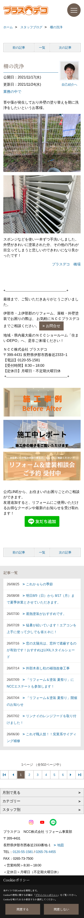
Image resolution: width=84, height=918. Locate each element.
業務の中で (12, 91)
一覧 (42, 47)
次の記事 (65, 47)
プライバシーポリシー (46, 894)
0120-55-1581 (23, 852)
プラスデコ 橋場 (66, 264)
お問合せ (53, 326)
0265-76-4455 (46, 852)
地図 (60, 845)
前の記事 (19, 47)
